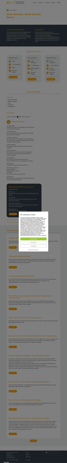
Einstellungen (33, 246)
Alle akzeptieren (33, 238)
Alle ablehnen (33, 242)
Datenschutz (31, 249)
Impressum (36, 249)
